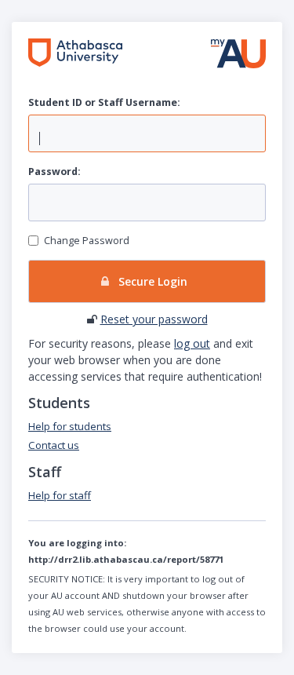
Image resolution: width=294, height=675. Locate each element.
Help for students (69, 426)
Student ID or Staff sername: (104, 102)
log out (192, 343)
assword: (54, 171)
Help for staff (59, 495)
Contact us (53, 445)
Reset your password (154, 319)
